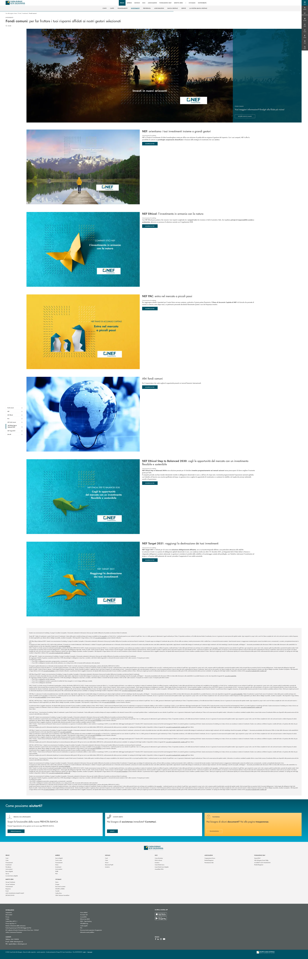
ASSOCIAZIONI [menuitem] (152, 3)
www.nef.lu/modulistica (100, 638)
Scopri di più (149, 143)
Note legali (89, 952)
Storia (56, 882)
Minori (106, 862)
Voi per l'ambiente (10, 884)
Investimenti (25, 13)
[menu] (163, 3)
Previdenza (8, 867)
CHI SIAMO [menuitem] (192, 3)
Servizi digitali (59, 858)
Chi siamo (58, 879)
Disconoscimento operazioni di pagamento (97, 930)
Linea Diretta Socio (159, 865)
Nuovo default (83, 912)
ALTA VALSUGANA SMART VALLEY (15, 893)
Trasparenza (9, 912)
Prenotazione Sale (209, 862)
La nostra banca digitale (12, 876)
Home (15, 13)
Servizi (7, 873)
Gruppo (57, 884)
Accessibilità (83, 917)
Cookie (7, 919)
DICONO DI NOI (10, 895)
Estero (56, 865)
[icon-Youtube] (164, 939)
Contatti (57, 891)
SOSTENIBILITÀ (202, 3)
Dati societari (9, 914)
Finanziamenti (9, 862)
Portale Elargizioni (209, 860)
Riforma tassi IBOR (85, 919)
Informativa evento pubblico (87, 932)
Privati (19, 13)
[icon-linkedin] (158, 939)
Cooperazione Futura (210, 858)
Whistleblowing (84, 923)
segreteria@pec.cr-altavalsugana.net (18, 944)
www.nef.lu (104, 636)
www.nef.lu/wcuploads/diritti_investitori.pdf (59, 653)
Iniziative (107, 867)
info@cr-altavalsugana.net (16, 941)
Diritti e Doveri (158, 860)
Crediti (84, 952)
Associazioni (209, 855)
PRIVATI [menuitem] (122, 3)
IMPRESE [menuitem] (129, 3)
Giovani (107, 855)
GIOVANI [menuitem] (137, 3)
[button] (305, 3)
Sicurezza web (84, 914)
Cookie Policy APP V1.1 (11, 921)
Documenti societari (60, 886)
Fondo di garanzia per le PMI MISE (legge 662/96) (24, 928)
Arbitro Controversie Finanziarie (20, 932)
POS (56, 873)
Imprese (57, 855)
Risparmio (8, 889)
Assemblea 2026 (159, 869)
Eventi (7, 891)
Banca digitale (9, 871)
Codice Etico (58, 893)
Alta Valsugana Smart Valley (261, 860)
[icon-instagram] (161, 939)
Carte (7, 860)
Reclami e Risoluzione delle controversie (15, 925)
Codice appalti (84, 925)
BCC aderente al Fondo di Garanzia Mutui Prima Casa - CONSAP (28, 930)
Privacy (7, 917)
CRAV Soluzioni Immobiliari (62, 895)
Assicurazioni (9, 869)
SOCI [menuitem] (143, 3)
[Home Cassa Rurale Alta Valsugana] (15, 3)
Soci (156, 855)
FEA (81, 928)
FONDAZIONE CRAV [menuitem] (165, 3)
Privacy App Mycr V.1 (11, 923)
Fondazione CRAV (259, 855)
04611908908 (15, 939)
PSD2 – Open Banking (92, 921)
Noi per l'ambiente (10, 882)
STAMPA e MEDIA (60, 889)
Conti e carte (58, 860)
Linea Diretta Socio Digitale (161, 867)
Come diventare (159, 858)
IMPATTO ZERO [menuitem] (178, 3)
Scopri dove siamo (245, 116)
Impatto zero (9, 879)
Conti (7, 858)
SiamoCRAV (257, 858)
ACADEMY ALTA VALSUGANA (262, 862)
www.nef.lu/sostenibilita (64, 646)
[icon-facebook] (155, 939)
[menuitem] (104, 8)
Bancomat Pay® (109, 865)
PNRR (56, 871)
